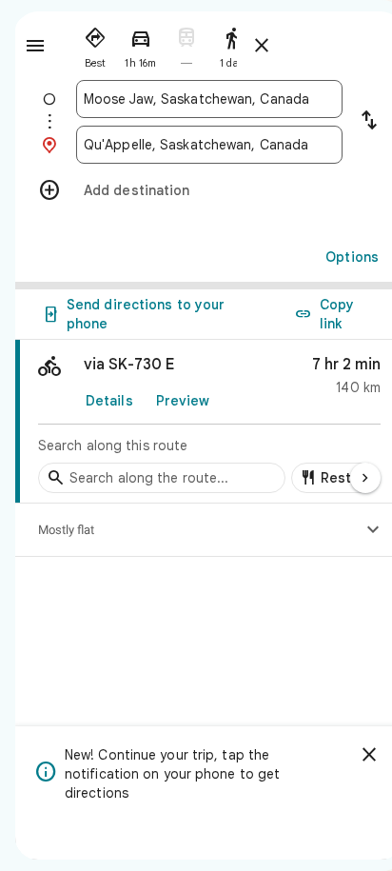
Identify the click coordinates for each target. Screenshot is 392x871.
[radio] (95, 44)
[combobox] (209, 99)
